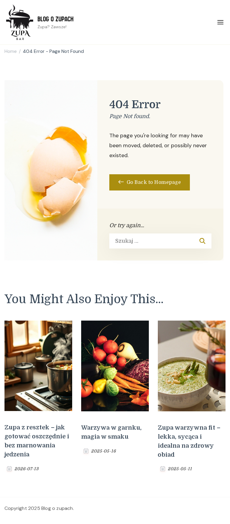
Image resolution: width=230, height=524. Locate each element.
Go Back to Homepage (153, 182)
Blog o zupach (55, 19)
